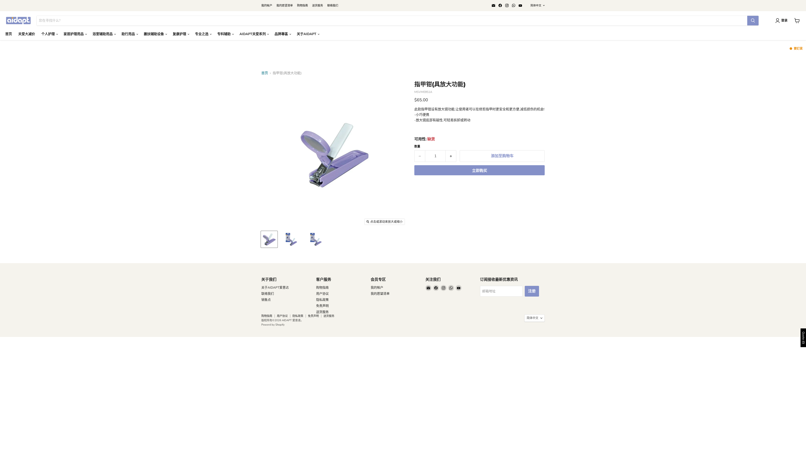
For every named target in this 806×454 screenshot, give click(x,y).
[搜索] (753, 20)
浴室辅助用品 (103, 34)
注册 (532, 291)
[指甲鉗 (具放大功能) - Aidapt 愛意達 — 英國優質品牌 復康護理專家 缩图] (269, 239)
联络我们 (332, 5)
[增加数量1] (451, 156)
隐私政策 (322, 300)
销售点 (266, 300)
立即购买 (479, 170)
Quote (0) (803, 337)
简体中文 (535, 5)
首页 (8, 34)
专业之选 (202, 34)
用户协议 (322, 294)
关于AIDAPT (307, 34)
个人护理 (48, 34)
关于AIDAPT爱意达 (275, 287)
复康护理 (180, 34)
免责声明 (322, 306)
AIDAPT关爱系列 (253, 34)
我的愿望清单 (284, 5)
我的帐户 (266, 5)
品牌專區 (282, 34)
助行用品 (129, 34)
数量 (417, 146)
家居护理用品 (74, 34)
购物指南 (302, 5)
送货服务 (317, 5)
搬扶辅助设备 (154, 34)
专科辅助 (224, 34)
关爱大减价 (26, 34)
